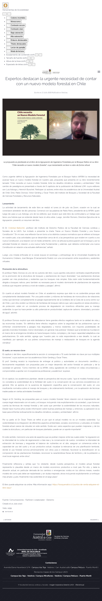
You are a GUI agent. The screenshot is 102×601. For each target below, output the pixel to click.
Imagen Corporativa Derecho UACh (62, 585)
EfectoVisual (80, 585)
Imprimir (9, 512)
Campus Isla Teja (39, 567)
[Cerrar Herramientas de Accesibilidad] (9, 13)
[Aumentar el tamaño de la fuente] (32, 58)
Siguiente (94, 520)
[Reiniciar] (4, 13)
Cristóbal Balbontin (16, 228)
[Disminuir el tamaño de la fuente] (29, 58)
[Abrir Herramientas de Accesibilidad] (5, 5)
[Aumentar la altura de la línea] (31, 61)
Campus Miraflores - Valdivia (49, 576)
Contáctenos (51, 563)
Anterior (7, 520)
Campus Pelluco (78, 567)
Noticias (64, 92)
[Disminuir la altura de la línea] (27, 61)
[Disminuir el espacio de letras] (29, 64)
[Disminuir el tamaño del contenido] (36, 54)
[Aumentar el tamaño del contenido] (40, 54)
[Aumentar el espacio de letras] (33, 64)
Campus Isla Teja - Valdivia (23, 576)
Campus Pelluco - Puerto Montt (77, 576)
